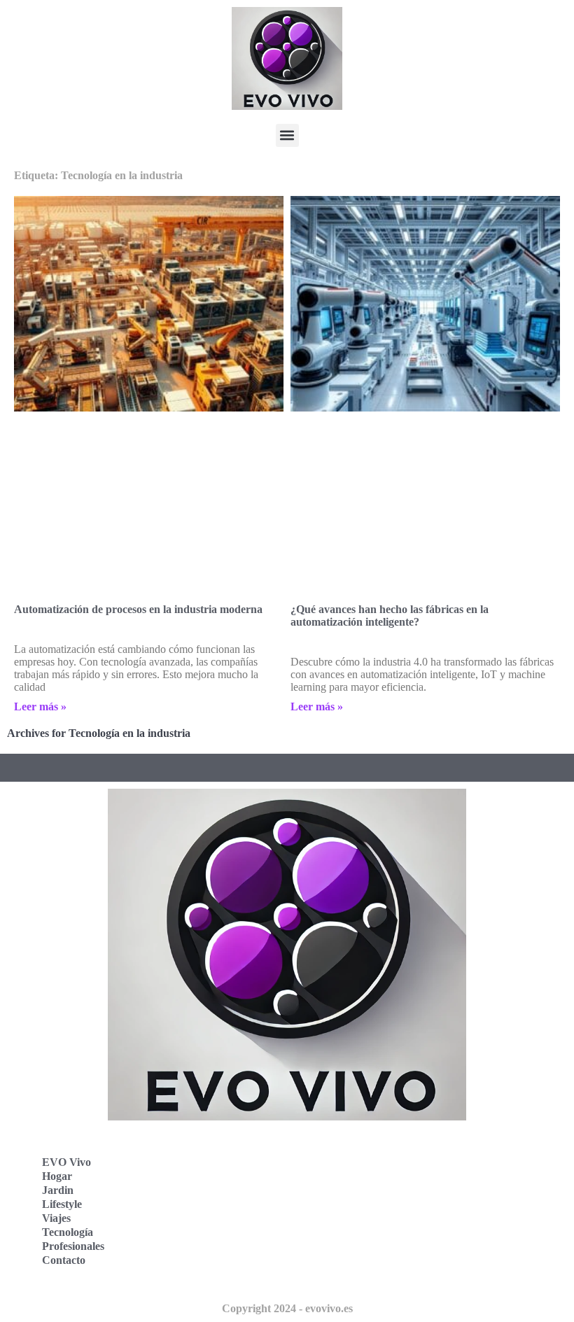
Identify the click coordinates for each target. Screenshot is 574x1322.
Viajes (56, 1218)
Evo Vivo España (349, 1180)
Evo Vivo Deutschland (361, 1149)
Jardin (58, 1190)
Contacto (63, 1260)
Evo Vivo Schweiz (350, 1242)
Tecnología (67, 1232)
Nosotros (329, 1273)
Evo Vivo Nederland (356, 1211)
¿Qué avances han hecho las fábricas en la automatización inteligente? (389, 615)
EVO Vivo (66, 1162)
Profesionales (73, 1246)
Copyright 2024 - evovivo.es (287, 1308)
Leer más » (40, 706)
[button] (287, 135)
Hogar (57, 1176)
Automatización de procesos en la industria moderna (138, 609)
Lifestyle (62, 1204)
